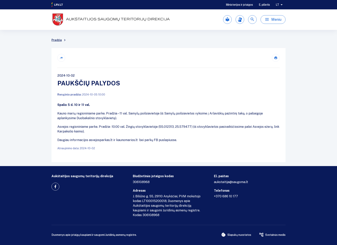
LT (277, 4)
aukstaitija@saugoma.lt (231, 182)
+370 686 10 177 (226, 196)
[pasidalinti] (61, 58)
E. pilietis (264, 4)
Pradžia (56, 40)
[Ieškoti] (252, 19)
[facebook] (55, 186)
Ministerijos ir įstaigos (239, 4)
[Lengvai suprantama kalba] (227, 19)
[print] (276, 58)
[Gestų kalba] (240, 19)
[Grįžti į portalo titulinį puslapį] (57, 4)
